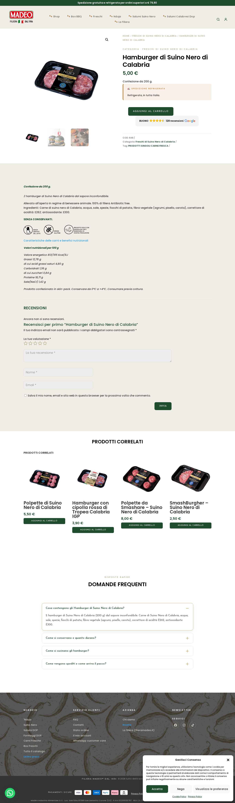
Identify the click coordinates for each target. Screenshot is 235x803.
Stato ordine (81, 730)
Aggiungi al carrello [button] (44, 521)
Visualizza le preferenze (211, 789)
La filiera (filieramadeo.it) (138, 730)
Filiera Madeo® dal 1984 (100, 779)
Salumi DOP (31, 730)
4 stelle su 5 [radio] (40, 343)
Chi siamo (129, 719)
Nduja (117, 16)
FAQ (75, 719)
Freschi (97, 16)
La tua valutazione (37, 339)
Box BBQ (76, 16)
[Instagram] (184, 725)
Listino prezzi (31, 756)
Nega (181, 789)
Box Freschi (31, 746)
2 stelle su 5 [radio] (30, 343)
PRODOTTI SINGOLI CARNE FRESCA (148, 145)
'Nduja (27, 719)
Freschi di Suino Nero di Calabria (154, 36)
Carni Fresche (32, 740)
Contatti (78, 725)
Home (126, 36)
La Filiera (124, 22)
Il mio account (82, 735)
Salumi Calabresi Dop (181, 16)
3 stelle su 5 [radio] (35, 343)
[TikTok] (192, 725)
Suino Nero (30, 725)
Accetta (157, 789)
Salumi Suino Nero (144, 16)
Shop (56, 16)
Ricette (127, 725)
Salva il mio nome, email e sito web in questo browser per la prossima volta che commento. (89, 395)
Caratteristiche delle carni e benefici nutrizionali (56, 240)
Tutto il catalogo (34, 751)
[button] (228, 760)
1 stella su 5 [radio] (26, 343)
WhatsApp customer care (89, 740)
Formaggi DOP (32, 735)
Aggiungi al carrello (151, 111)
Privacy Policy (195, 796)
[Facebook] (175, 725)
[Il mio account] (225, 19)
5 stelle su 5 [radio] (45, 343)
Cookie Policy (179, 796)
